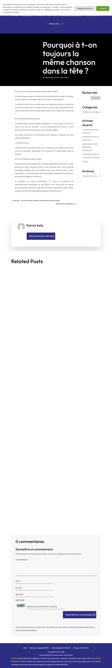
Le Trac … (86, 162)
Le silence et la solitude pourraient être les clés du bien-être (39, 409)
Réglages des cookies (84, 8)
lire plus (16, 346)
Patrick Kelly (49, 77)
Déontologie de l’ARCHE (61, 648)
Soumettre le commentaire (80, 615)
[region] (56, 8)
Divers (66, 77)
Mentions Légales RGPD (39, 648)
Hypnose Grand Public (48, 499)
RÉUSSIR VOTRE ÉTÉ (22, 495)
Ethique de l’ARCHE (81, 648)
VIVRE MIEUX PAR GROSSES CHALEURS (89, 147)
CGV (25, 648)
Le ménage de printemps (24, 329)
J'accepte (102, 8)
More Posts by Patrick (41, 236)
